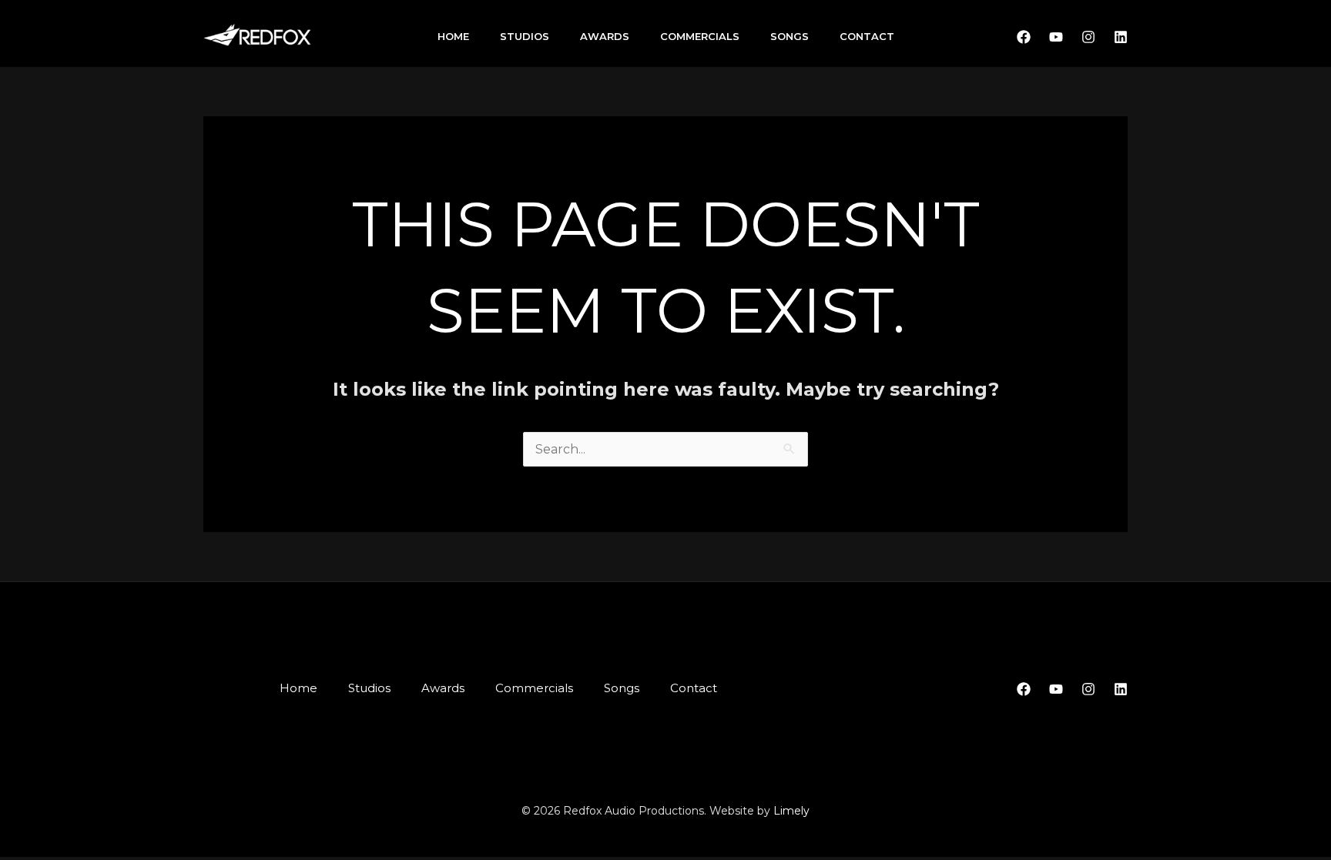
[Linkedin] (1121, 37)
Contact (867, 36)
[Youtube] (1056, 37)
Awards (604, 36)
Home (453, 36)
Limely (791, 811)
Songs (789, 36)
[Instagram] (1088, 37)
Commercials (699, 36)
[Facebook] (1024, 37)
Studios (524, 36)
